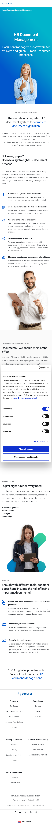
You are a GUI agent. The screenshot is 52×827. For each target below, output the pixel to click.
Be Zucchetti (14, 717)
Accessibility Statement (38, 755)
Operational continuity (14, 755)
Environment (38, 750)
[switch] (45, 416)
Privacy (38, 706)
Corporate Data (14, 782)
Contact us (14, 777)
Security (14, 750)
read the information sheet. (25, 398)
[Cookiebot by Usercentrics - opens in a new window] (38, 368)
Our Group (14, 706)
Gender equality (38, 744)
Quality (14, 744)
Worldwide (26, 821)
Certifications (14, 760)
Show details (39, 441)
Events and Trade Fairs (13, 711)
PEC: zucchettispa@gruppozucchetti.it (25, 796)
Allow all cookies (26, 449)
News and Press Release (14, 722)
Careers (14, 727)
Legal (38, 711)
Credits (38, 716)
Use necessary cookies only (26, 457)
